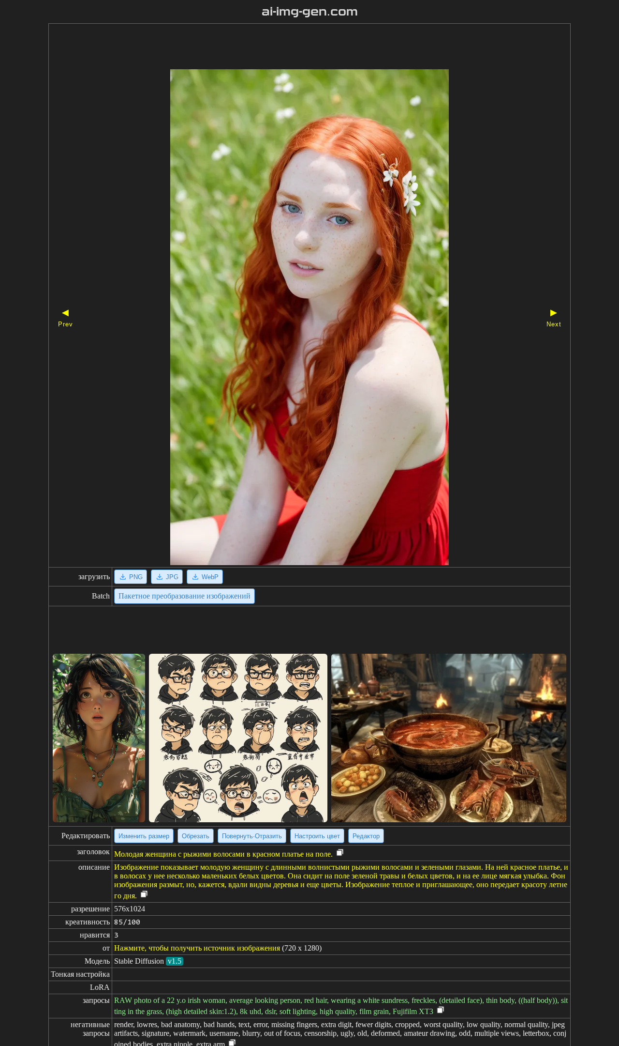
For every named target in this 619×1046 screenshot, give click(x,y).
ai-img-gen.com (310, 11)
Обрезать (195, 836)
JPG (172, 577)
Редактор (366, 836)
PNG (136, 577)
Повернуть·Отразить (252, 836)
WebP (210, 577)
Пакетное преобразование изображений (184, 596)
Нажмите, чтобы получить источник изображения (197, 948)
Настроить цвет (317, 836)
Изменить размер (143, 836)
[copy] (340, 853)
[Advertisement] (292, 47)
